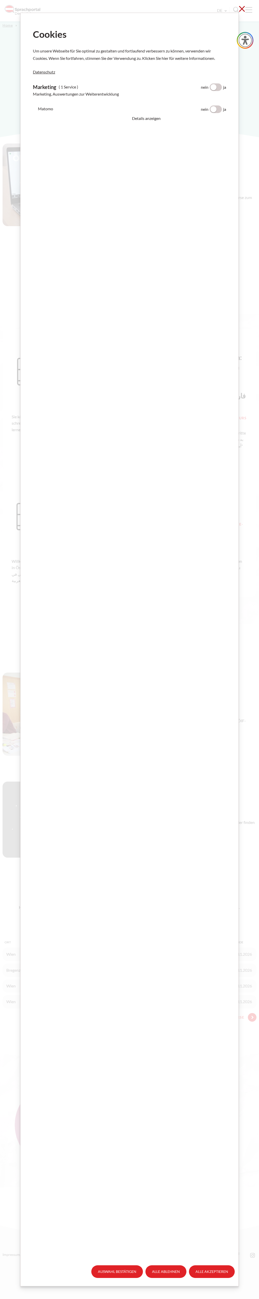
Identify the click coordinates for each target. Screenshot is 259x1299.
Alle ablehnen (166, 1271)
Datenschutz (44, 71)
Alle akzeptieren (212, 1271)
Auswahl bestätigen (117, 1271)
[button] (179, 118)
